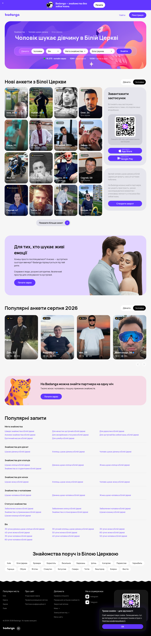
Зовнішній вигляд (60, 612)
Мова (56, 608)
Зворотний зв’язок (61, 604)
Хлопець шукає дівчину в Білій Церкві (68, 451)
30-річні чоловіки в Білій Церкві (18, 536)
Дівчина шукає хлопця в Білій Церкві (68, 465)
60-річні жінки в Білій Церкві (112, 532)
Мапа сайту (58, 617)
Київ (4, 596)
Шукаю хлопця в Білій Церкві (17, 465)
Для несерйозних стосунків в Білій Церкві (70, 434)
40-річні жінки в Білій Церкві (17, 532)
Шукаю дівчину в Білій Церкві (17, 451)
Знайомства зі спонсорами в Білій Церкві (70, 512)
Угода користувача (32, 596)
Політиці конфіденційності (113, 621)
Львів (5, 608)
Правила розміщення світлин (36, 600)
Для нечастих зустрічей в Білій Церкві (68, 431)
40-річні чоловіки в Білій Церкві (66, 536)
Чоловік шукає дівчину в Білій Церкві (115, 451)
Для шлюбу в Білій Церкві (63, 438)
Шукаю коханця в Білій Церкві (18, 515)
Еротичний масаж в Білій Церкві (19, 438)
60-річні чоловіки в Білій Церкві (18, 539)
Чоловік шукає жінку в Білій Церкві (115, 482)
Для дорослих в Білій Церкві (112, 431)
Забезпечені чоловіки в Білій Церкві (115, 508)
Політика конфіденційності (35, 604)
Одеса (5, 600)
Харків (5, 604)
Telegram (93, 602)
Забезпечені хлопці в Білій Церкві (66, 508)
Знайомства (19, 32)
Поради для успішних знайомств (66, 600)
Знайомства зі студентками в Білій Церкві (23, 468)
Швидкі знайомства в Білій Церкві (19, 431)
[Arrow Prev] (138, 364)
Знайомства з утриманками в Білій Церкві (23, 512)
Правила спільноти (61, 596)
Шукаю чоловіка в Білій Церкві (18, 495)
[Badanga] (12, 15)
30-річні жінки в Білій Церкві (112, 529)
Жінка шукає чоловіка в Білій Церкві (115, 495)
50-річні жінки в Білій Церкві (64, 532)
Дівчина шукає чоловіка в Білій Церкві (68, 495)
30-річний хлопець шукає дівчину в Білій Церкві (73, 529)
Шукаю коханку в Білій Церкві (112, 512)
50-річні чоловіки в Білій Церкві (113, 536)
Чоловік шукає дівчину (38, 32)
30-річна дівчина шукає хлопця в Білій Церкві (24, 529)
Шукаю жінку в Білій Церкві (17, 482)
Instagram (94, 596)
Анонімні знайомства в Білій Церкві (20, 434)
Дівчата (25, 51)
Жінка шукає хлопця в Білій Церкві (115, 465)
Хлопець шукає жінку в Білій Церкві (67, 482)
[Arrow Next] (144, 364)
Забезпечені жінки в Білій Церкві (19, 508)
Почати (99, 5)
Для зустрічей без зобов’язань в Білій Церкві (119, 434)
